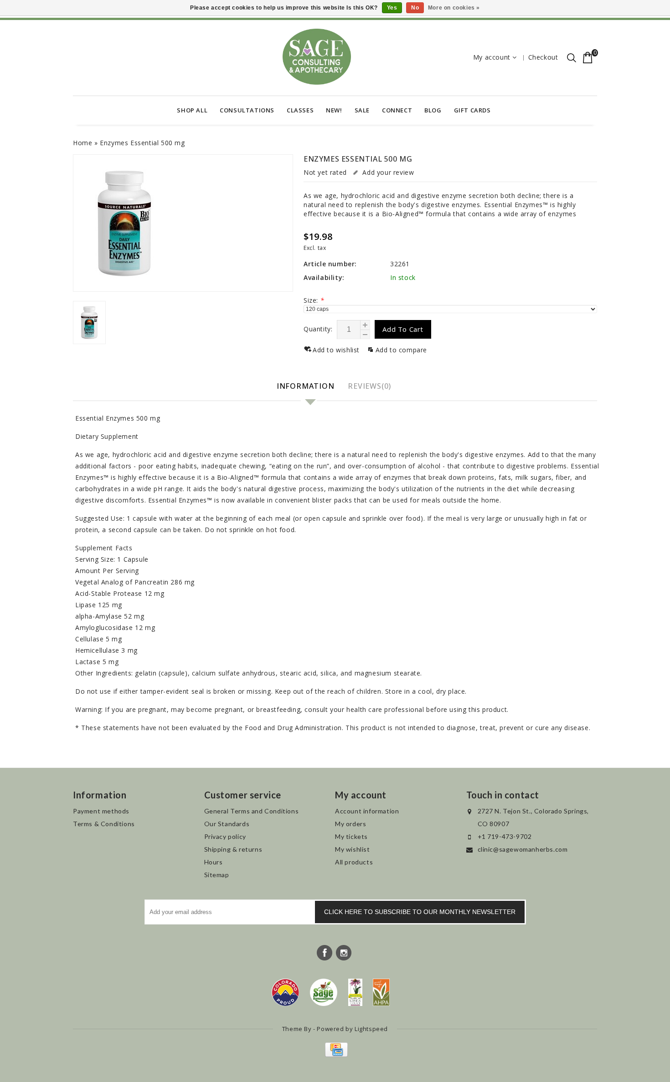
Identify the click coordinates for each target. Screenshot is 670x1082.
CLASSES (300, 110)
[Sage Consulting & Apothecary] (317, 57)
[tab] (306, 387)
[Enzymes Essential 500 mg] (183, 223)
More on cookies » (454, 8)
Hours (213, 862)
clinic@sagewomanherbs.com (523, 849)
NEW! (334, 110)
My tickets (351, 836)
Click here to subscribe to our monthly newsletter (419, 911)
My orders (350, 824)
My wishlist (352, 849)
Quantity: (318, 329)
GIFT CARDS (472, 110)
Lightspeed (371, 1029)
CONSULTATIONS (247, 110)
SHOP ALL (192, 110)
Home (82, 142)
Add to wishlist (337, 349)
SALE (362, 110)
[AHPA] (381, 992)
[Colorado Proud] (285, 992)
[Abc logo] (355, 992)
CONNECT (397, 110)
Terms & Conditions (104, 824)
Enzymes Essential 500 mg (142, 142)
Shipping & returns (233, 849)
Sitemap (216, 875)
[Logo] (324, 992)
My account (491, 57)
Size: (314, 300)
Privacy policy (225, 836)
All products (354, 862)
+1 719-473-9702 (505, 836)
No (415, 8)
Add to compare (401, 349)
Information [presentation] (306, 386)
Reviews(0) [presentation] (369, 386)
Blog (432, 110)
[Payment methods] (335, 1054)
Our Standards (227, 824)
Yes (392, 8)
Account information (367, 811)
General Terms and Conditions (251, 811)
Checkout (543, 57)
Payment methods (101, 811)
